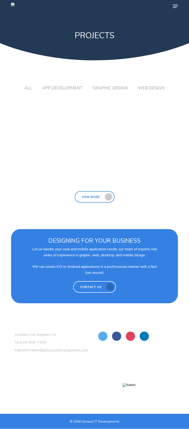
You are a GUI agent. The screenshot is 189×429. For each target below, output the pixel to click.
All (28, 88)
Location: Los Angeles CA (35, 334)
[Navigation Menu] (175, 6)
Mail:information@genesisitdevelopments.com (51, 350)
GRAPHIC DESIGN (110, 88)
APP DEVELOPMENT (60, 88)
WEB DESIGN (151, 88)
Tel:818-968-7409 (30, 342)
